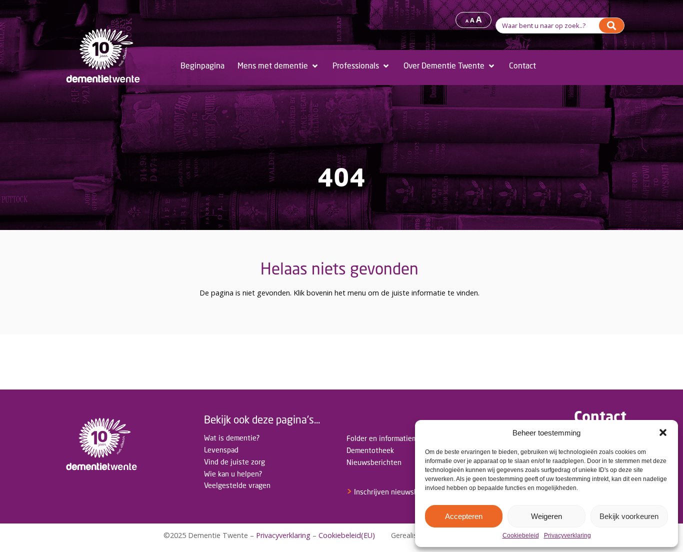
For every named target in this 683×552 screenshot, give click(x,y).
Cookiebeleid (520, 535)
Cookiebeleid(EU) (346, 535)
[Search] (611, 25)
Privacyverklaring (567, 535)
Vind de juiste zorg (234, 461)
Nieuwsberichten (374, 462)
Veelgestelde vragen (237, 485)
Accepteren (463, 516)
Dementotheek (370, 450)
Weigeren (546, 516)
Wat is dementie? (232, 437)
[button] (663, 433)
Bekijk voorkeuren (629, 516)
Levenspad (221, 449)
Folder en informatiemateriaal (394, 438)
